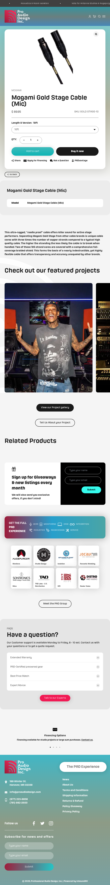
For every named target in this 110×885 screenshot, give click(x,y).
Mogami (16, 90)
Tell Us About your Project (55, 422)
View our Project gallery (55, 407)
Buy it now (77, 151)
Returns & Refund (72, 801)
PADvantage (81, 161)
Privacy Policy (71, 812)
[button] (49, 337)
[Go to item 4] (59, 747)
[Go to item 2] (53, 747)
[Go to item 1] (50, 747)
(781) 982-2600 (19, 803)
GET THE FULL (17, 527)
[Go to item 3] (56, 747)
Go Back (13, 174)
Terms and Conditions (75, 790)
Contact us (87, 740)
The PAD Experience (83, 766)
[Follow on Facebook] (33, 823)
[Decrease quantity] (24, 140)
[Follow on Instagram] (51, 823)
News (65, 779)
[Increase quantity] (38, 140)
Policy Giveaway (72, 806)
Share (17, 161)
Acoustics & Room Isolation (25, 3)
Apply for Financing (37, 161)
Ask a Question (61, 161)
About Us (67, 785)
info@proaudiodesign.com (25, 792)
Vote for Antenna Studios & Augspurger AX (84, 3)
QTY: (14, 139)
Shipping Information (75, 795)
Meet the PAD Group (55, 604)
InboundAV (82, 881)
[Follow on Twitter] (42, 823)
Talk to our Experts (55, 698)
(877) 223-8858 (19, 799)
